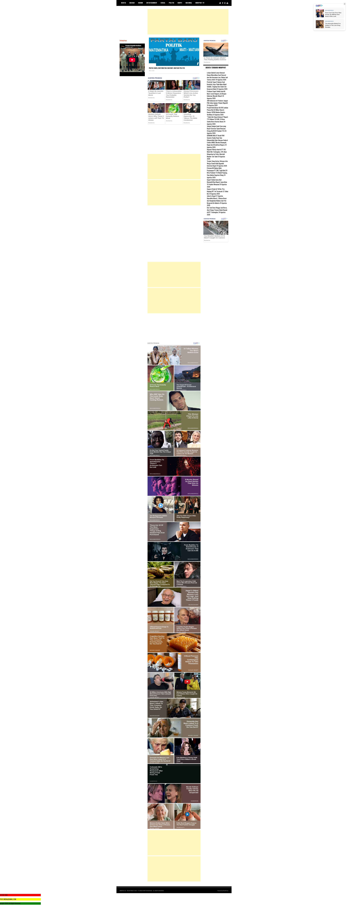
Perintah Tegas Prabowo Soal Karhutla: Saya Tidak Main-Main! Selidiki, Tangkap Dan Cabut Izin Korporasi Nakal (216, 85)
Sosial (163, 3)
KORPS (180, 3)
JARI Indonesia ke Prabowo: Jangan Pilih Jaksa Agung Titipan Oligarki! (217, 101)
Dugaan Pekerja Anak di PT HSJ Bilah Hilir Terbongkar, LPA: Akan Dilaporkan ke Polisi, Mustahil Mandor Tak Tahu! (217, 153)
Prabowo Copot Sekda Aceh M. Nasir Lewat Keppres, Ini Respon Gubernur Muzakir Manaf (216, 93)
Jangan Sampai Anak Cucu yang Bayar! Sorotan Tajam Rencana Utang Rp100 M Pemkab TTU (216, 128)
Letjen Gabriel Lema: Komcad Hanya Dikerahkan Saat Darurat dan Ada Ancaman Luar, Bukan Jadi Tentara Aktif (217, 76)
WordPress (225, 891)
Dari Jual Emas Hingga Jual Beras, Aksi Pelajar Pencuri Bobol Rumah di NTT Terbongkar (217, 209)
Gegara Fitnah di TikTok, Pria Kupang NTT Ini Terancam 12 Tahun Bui (217, 191)
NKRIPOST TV (199, 3)
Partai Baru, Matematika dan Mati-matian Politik (167, 68)
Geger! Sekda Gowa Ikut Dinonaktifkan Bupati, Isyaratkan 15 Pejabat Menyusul (217, 182)
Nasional (189, 3)
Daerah (132, 3)
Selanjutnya (123, 40)
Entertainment (151, 3)
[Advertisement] (188, 21)
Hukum (140, 3)
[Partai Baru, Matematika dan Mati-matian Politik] (174, 52)
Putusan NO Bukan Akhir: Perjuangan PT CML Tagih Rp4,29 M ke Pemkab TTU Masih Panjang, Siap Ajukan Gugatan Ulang (217, 171)
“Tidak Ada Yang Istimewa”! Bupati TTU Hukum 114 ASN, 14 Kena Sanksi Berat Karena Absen (217, 119)
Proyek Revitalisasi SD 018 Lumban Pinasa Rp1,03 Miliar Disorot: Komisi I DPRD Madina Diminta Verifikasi (217, 111)
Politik (171, 3)
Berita (123, 3)
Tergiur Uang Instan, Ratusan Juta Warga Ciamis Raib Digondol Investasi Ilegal (217, 163)
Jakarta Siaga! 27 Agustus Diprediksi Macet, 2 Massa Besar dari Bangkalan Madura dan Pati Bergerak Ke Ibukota (217, 199)
